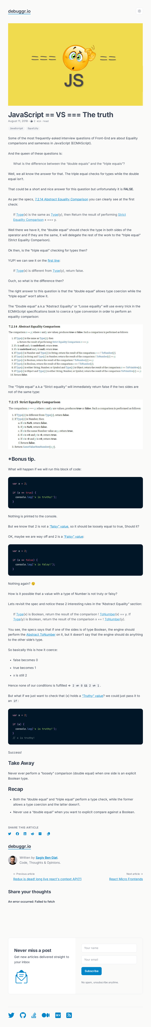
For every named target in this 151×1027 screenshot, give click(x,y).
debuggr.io (19, 11)
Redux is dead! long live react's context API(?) (47, 879)
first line (53, 260)
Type (20, 214)
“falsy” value (59, 526)
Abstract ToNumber (40, 634)
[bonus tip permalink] (6, 459)
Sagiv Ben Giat (46, 857)
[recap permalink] (6, 789)
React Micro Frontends (126, 879)
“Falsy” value (73, 536)
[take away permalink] (6, 763)
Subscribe (92, 971)
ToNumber (107, 614)
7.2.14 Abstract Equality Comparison (61, 199)
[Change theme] (139, 11)
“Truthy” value (92, 696)
